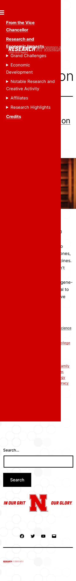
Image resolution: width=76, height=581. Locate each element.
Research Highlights (30, 107)
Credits (13, 116)
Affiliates (19, 98)
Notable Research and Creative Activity (30, 85)
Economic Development (19, 68)
